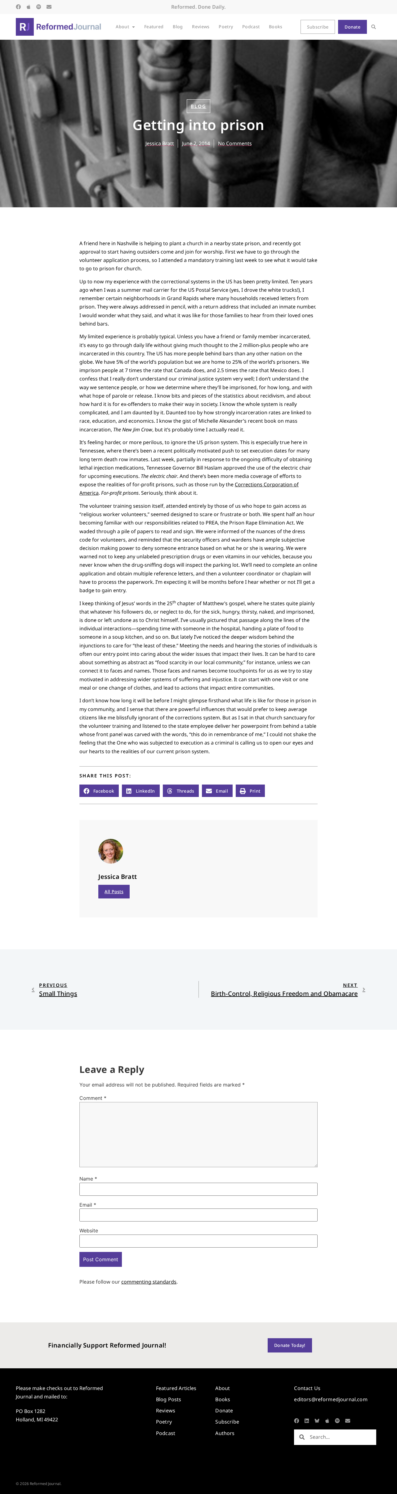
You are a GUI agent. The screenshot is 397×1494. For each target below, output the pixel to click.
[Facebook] (18, 6)
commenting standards (148, 1281)
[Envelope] (49, 6)
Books (275, 26)
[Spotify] (38, 6)
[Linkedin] (306, 1420)
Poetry (226, 26)
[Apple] (28, 6)
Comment (92, 1098)
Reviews (200, 26)
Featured (153, 26)
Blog (178, 26)
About (122, 26)
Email (87, 1204)
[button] (373, 27)
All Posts (114, 891)
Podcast (251, 26)
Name (88, 1178)
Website (88, 1230)
